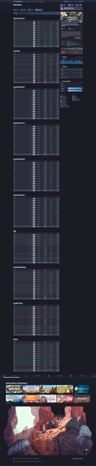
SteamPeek (64, 100)
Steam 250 (64, 102)
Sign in (80, 1)
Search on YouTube (65, 106)
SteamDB (63, 96)
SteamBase (64, 104)
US (23, 458)
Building (74, 23)
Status (37, 458)
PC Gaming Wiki (64, 97)
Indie (77, 23)
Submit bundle (76, 99)
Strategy (71, 23)
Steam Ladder (64, 101)
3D (69, 24)
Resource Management (65, 24)
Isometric (72, 24)
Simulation (63, 23)
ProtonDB (63, 99)
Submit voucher (77, 100)
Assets (75, 96)
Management (67, 23)
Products (75, 97)
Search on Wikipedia (65, 105)
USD (30, 458)
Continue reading (77, 37)
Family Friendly (76, 24)
